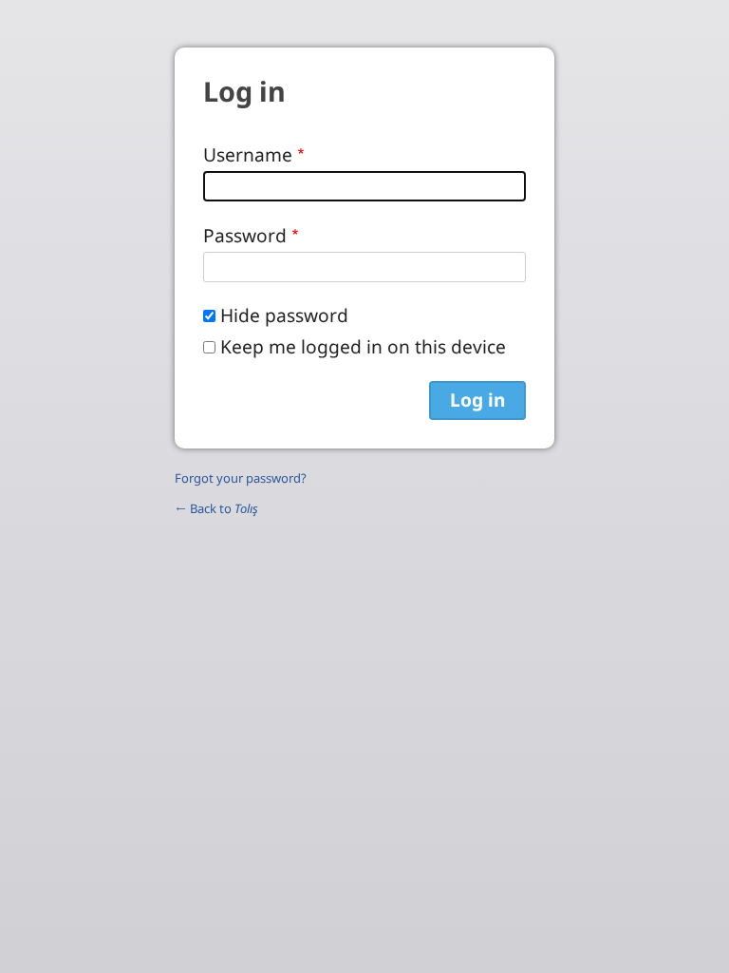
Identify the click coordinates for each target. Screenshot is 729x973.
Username (247, 154)
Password (245, 235)
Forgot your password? (241, 477)
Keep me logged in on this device (363, 346)
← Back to (216, 508)
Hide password (284, 315)
